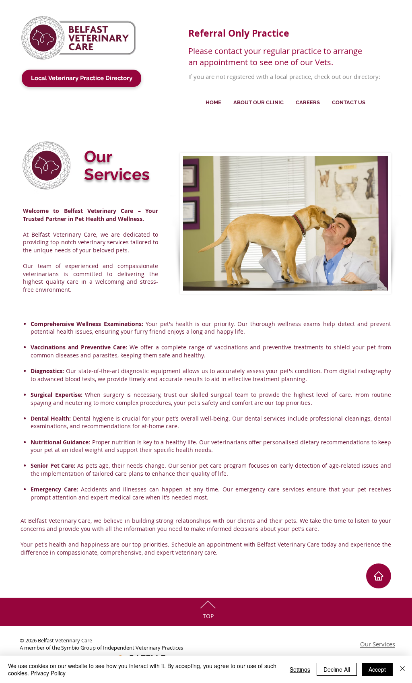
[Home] (378, 575)
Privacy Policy (48, 673)
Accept (377, 669)
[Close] (402, 669)
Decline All (336, 669)
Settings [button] (300, 669)
